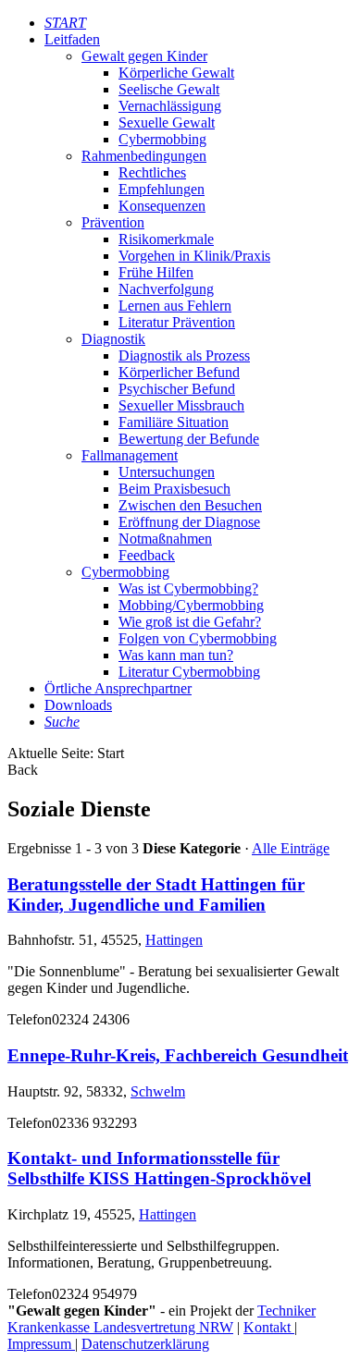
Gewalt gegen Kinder (144, 56)
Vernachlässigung (169, 106)
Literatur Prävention (176, 322)
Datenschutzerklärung (145, 1344)
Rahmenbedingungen (143, 156)
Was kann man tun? (175, 655)
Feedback (146, 555)
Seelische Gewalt (168, 89)
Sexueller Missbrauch (181, 405)
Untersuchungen (166, 472)
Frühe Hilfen (155, 272)
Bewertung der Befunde (188, 439)
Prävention (112, 222)
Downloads (78, 705)
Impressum (41, 1344)
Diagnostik (113, 339)
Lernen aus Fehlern (174, 305)
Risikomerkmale (166, 239)
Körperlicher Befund (179, 372)
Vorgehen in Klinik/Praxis (194, 255)
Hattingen (174, 940)
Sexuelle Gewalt (166, 122)
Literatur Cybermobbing (189, 672)
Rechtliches (152, 172)
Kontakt (268, 1327)
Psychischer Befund (176, 389)
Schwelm (158, 1091)
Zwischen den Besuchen (190, 505)
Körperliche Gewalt (176, 72)
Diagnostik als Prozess (184, 355)
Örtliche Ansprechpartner (118, 688)
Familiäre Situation (173, 422)
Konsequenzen (161, 206)
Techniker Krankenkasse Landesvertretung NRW (161, 1319)
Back (22, 770)
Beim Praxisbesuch (174, 488)
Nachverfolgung (166, 289)
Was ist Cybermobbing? (188, 588)
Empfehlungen (161, 189)
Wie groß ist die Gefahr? (189, 622)
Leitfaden (72, 39)
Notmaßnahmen (165, 538)
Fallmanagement (129, 455)
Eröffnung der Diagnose (189, 522)
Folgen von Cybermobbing (197, 638)
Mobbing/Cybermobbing (191, 605)
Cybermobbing (162, 139)
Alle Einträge (291, 848)
